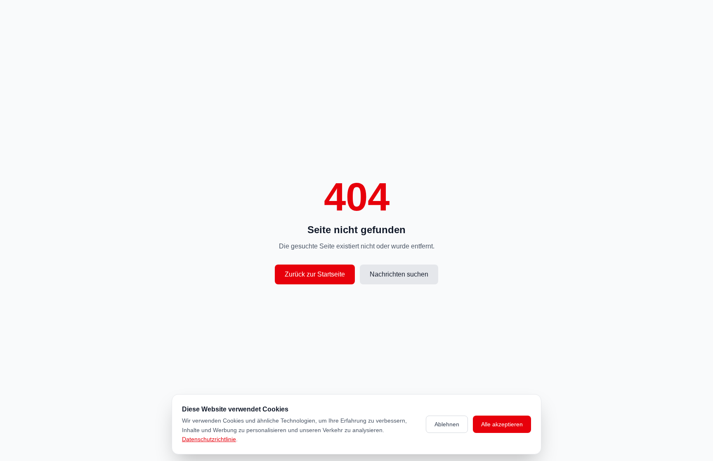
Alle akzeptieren (502, 424)
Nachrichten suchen (399, 274)
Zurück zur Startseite (315, 274)
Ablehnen (446, 424)
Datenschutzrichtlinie (209, 439)
